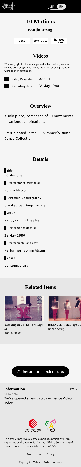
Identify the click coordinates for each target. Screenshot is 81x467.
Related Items (59, 41)
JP (52, 6)
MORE (73, 388)
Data (21, 41)
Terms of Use (34, 454)
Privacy (50, 454)
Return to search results (43, 371)
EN (61, 6)
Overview (40, 41)
